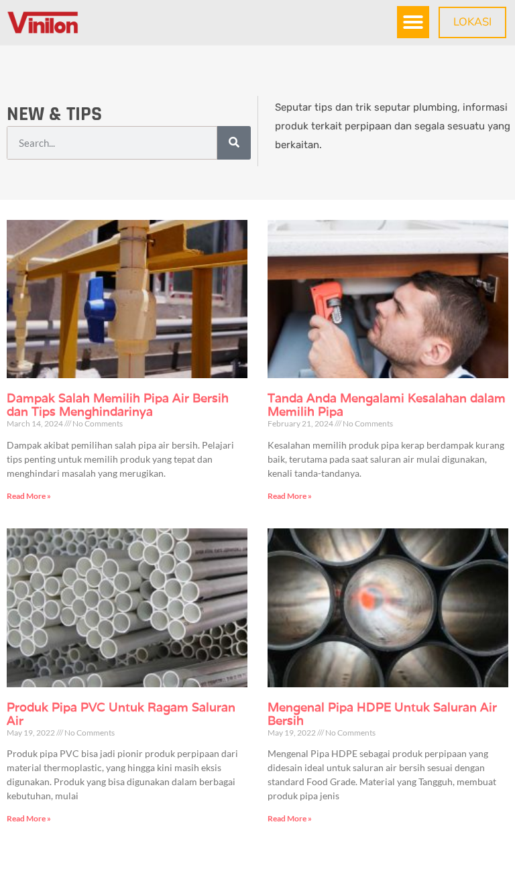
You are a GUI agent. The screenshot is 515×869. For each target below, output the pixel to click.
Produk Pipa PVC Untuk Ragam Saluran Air (121, 713)
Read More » (29, 496)
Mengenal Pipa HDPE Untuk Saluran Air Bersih (382, 713)
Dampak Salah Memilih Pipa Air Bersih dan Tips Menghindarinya (118, 404)
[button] (413, 22)
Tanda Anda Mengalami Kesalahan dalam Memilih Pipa (387, 404)
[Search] (234, 143)
